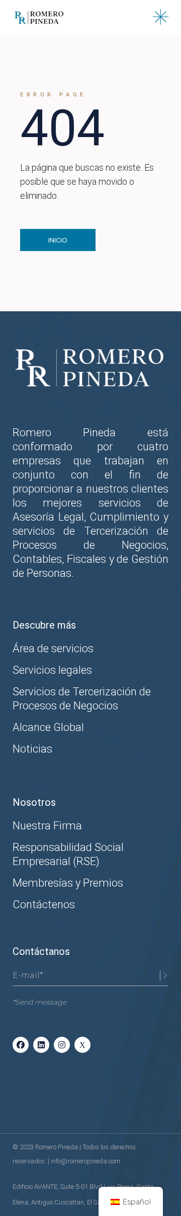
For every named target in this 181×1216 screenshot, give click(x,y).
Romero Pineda (57, 1147)
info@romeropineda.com (85, 1161)
